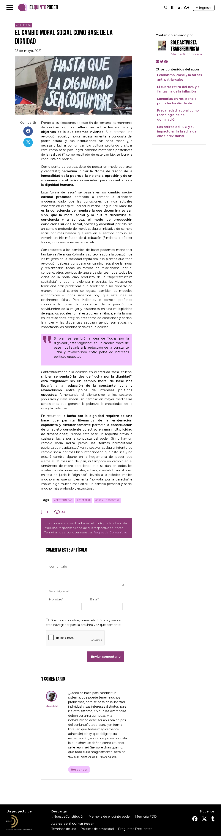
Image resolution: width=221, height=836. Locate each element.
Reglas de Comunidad (110, 532)
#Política (23, 25)
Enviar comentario (106, 657)
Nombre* (56, 599)
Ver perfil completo (186, 54)
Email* (94, 599)
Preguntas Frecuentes (135, 829)
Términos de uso (63, 829)
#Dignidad (84, 500)
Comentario (58, 566)
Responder (79, 769)
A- (180, 8)
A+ (186, 7)
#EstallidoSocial (107, 500)
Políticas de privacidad (97, 829)
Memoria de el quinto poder (110, 816)
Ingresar (205, 8)
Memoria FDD (146, 816)
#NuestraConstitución (67, 816)
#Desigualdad (63, 500)
